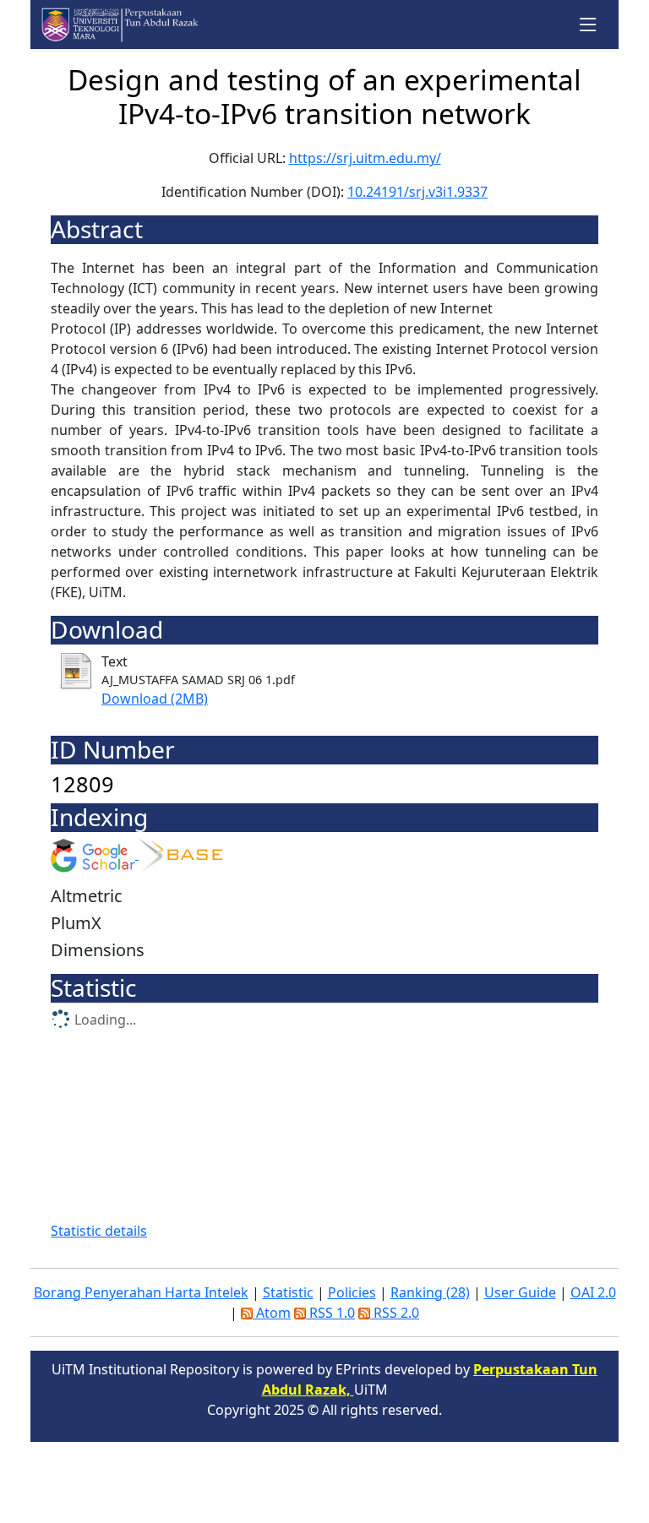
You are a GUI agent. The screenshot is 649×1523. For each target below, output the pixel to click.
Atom (272, 1312)
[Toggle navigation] (588, 25)
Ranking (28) (430, 1292)
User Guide (520, 1292)
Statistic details (99, 1230)
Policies (352, 1292)
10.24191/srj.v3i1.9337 (417, 191)
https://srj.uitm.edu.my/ (365, 158)
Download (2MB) (154, 698)
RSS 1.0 (330, 1312)
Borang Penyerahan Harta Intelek (141, 1292)
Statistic (288, 1292)
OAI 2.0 (593, 1292)
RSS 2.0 (394, 1312)
